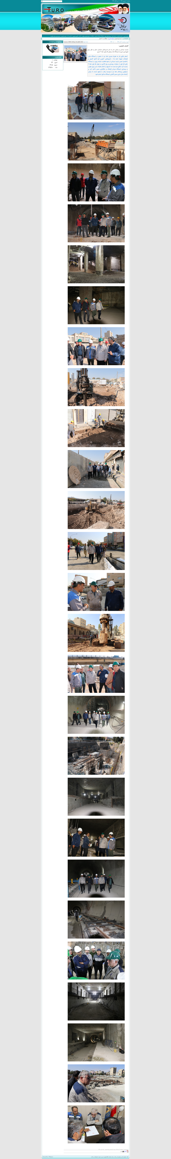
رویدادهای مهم (108, 36)
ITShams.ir (51, 1156)
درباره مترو (114, 36)
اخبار (100, 38)
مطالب (105, 38)
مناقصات (92, 36)
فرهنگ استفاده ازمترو (99, 36)
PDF (125, 1151)
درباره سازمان (119, 36)
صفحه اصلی (111, 39)
